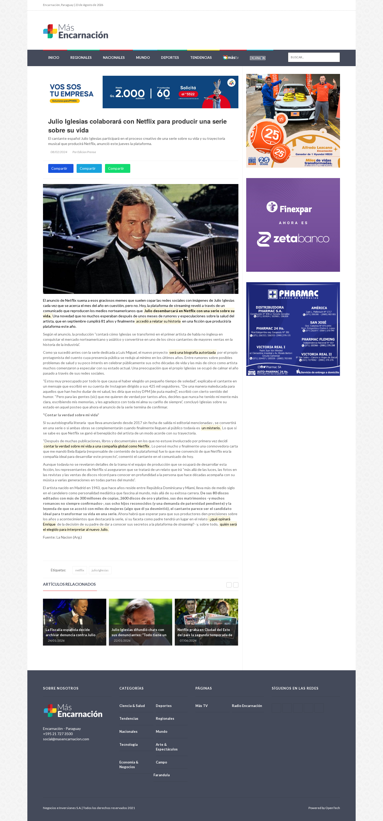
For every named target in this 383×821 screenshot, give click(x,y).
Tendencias (201, 57)
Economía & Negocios (128, 764)
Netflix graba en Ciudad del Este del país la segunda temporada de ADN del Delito (178, 635)
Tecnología (128, 744)
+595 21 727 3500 (58, 733)
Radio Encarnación (247, 706)
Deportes (170, 57)
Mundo (143, 57)
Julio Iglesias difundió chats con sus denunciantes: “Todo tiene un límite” (112, 635)
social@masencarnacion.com (66, 739)
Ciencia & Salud (132, 706)
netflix (79, 570)
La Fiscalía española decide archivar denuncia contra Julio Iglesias (44, 635)
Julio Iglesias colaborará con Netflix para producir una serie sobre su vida (137, 125)
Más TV (201, 706)
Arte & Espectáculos (167, 746)
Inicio (53, 57)
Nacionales (114, 57)
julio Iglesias (100, 570)
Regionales (81, 57)
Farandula (161, 775)
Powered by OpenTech (324, 808)
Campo (161, 762)
